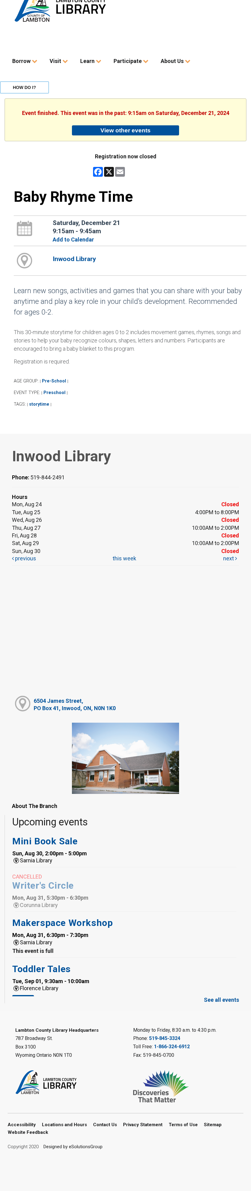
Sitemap (213, 1124)
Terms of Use (183, 1124)
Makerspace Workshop (62, 922)
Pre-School (54, 381)
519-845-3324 (164, 1038)
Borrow (22, 61)
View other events (125, 130)
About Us (173, 61)
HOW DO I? (24, 87)
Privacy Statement (143, 1124)
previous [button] (25, 558)
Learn (88, 61)
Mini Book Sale (44, 841)
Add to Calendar (73, 239)
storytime (39, 404)
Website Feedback (28, 1132)
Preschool (54, 392)
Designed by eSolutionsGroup (73, 1146)
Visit (56, 61)
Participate (128, 61)
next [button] (229, 558)
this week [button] (124, 558)
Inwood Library (74, 259)
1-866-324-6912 (172, 1046)
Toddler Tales (41, 969)
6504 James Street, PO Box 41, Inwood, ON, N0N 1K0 (75, 704)
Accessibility (22, 1124)
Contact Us (105, 1124)
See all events (221, 1000)
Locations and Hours (64, 1124)
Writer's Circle (43, 885)
